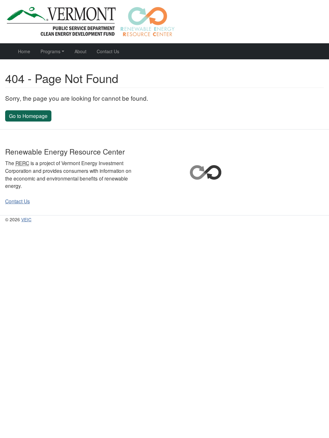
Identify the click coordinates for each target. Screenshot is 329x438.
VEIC (26, 219)
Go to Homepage (28, 115)
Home (24, 51)
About (80, 51)
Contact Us (108, 51)
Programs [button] (50, 51)
